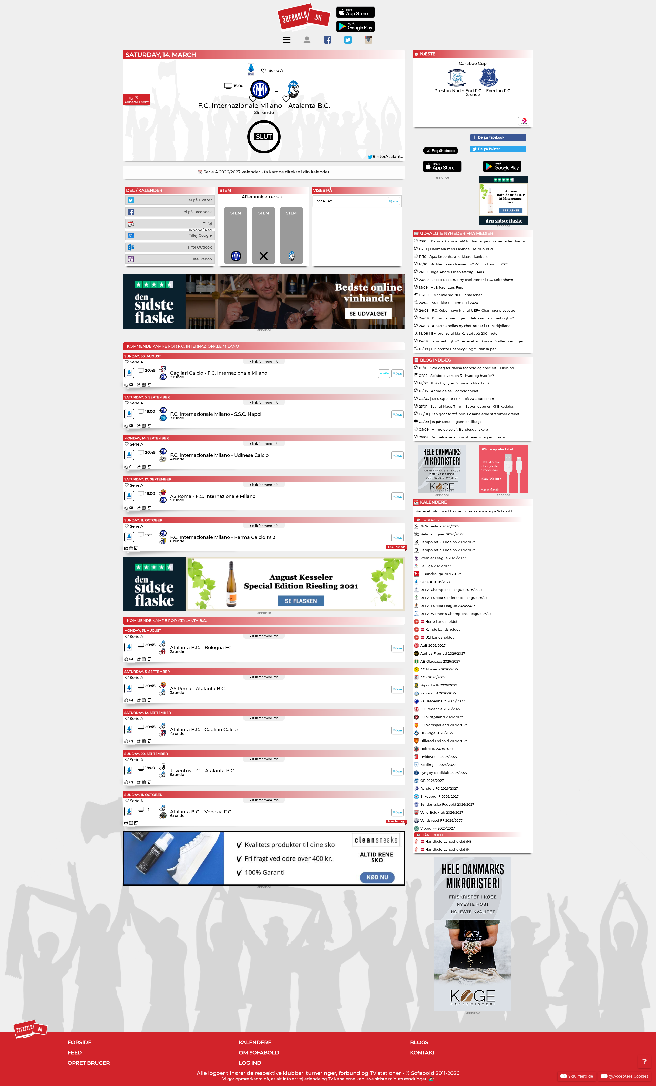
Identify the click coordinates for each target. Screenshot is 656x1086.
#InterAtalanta (388, 156)
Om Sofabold (259, 1053)
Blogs (419, 1042)
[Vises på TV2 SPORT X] (384, 373)
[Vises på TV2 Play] (397, 373)
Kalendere (255, 1042)
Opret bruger (89, 1063)
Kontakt (422, 1053)
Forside (79, 1042)
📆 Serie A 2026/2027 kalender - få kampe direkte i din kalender (263, 172)
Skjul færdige (580, 1076)
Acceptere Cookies (630, 1076)
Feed (75, 1053)
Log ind (250, 1063)
